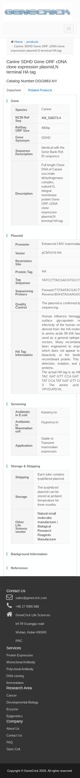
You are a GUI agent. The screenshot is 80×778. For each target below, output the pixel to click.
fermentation (15, 683)
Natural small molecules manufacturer (47, 518)
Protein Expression (19, 655)
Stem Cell (13, 749)
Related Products (40, 90)
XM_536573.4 (51, 118)
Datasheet (14, 90)
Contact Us (14, 735)
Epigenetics (14, 716)
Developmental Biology (22, 702)
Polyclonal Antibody (19, 669)
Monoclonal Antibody (20, 662)
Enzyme (12, 709)
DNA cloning (15, 676)
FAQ (9, 742)
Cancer (11, 695)
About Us (12, 728)
